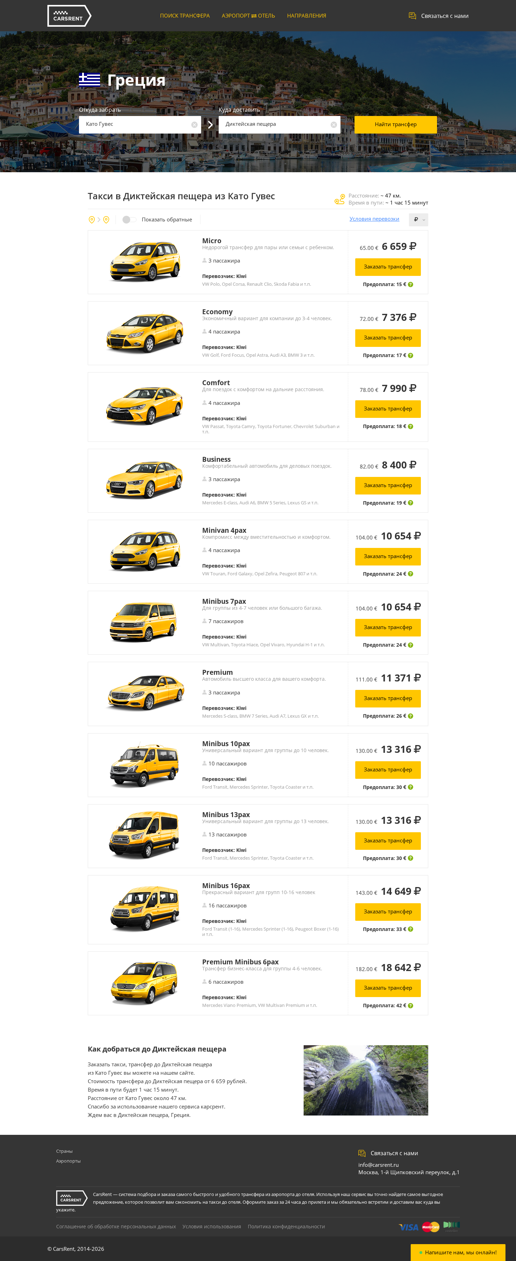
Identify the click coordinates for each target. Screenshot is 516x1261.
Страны (64, 1151)
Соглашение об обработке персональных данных (116, 1226)
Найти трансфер (396, 124)
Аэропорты (68, 1161)
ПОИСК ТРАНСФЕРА (185, 15)
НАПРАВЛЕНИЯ (306, 15)
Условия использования (212, 1226)
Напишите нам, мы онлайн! (461, 1252)
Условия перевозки (374, 218)
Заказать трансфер (388, 266)
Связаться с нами (445, 16)
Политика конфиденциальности (286, 1226)
